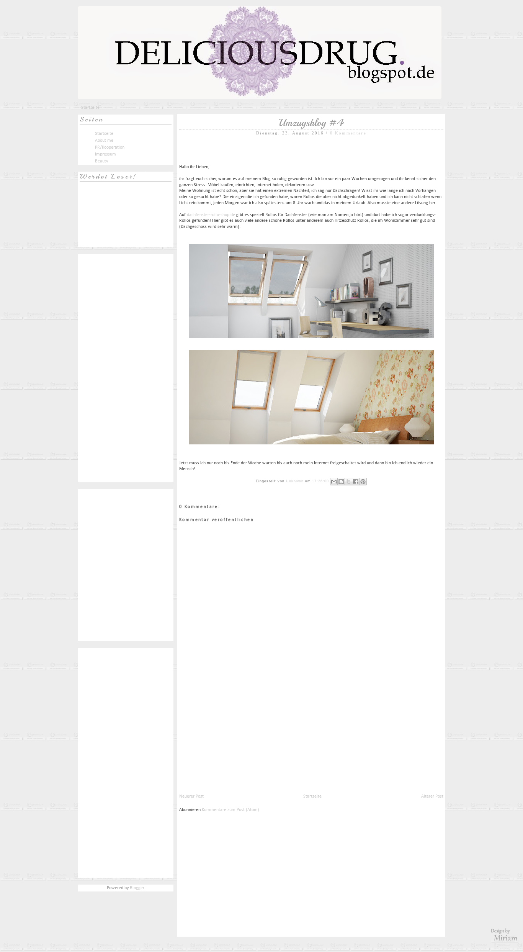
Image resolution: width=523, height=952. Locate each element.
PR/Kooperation (109, 147)
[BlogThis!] (341, 481)
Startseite (90, 107)
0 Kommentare (348, 133)
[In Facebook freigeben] (356, 481)
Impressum (105, 154)
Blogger (137, 888)
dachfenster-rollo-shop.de (211, 215)
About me (104, 140)
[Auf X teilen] (348, 481)
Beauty (101, 161)
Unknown (295, 481)
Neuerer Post (191, 796)
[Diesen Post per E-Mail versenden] (334, 481)
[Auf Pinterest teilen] (363, 481)
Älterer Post (432, 796)
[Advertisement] (236, 739)
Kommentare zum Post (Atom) (230, 810)
